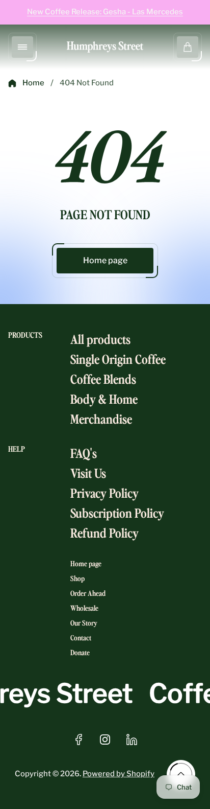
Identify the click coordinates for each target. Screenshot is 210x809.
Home (33, 82)
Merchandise (101, 418)
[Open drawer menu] (22, 47)
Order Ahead (88, 593)
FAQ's (83, 452)
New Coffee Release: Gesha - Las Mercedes (105, 11)
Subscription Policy (117, 512)
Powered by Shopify (118, 773)
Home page (105, 260)
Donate (80, 652)
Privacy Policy (104, 492)
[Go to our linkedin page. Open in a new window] (131, 739)
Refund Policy (104, 532)
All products (100, 338)
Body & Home (104, 398)
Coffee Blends (103, 378)
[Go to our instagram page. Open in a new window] (105, 739)
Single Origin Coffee (118, 358)
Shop (77, 578)
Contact (80, 637)
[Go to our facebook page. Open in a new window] (78, 739)
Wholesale (84, 608)
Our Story (83, 623)
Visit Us (88, 472)
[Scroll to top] (181, 774)
